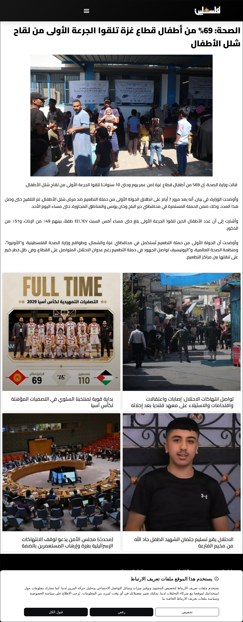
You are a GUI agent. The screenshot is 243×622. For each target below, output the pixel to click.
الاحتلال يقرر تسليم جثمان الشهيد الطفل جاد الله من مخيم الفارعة (184, 542)
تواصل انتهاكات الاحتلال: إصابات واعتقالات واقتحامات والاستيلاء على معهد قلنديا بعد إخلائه (182, 402)
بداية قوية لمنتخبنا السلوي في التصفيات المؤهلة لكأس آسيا (62, 402)
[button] (86, 10)
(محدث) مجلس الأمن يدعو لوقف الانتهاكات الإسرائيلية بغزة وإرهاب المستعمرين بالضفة (67, 542)
